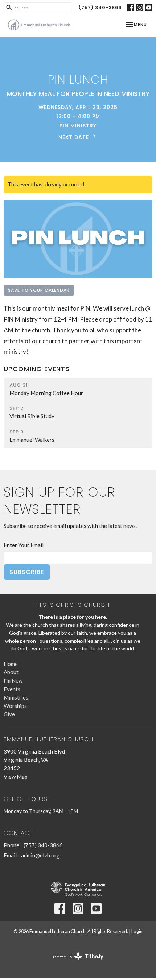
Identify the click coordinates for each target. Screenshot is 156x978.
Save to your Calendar (39, 290)
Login (137, 931)
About (11, 672)
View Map (16, 776)
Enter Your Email (24, 545)
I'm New (13, 680)
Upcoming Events (37, 368)
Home (11, 663)
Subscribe (26, 572)
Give (9, 714)
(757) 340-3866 (100, 7)
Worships (15, 705)
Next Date (74, 137)
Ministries (16, 697)
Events (12, 689)
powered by (74, 962)
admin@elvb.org (40, 855)
